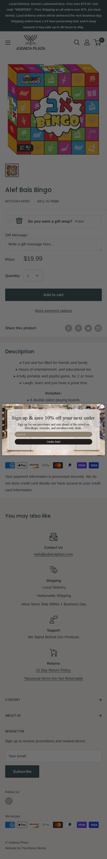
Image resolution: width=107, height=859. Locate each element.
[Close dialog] (102, 406)
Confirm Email (53, 441)
